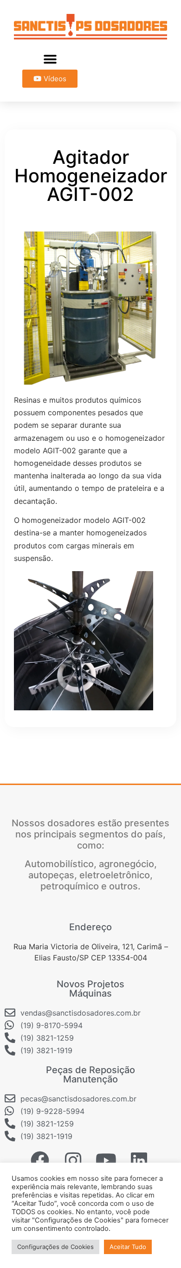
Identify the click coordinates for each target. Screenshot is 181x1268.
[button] (49, 59)
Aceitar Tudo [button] (128, 1246)
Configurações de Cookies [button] (55, 1246)
